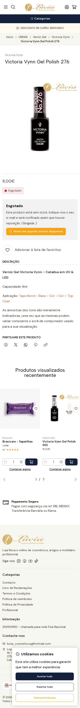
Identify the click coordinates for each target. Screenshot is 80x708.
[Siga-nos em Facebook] (25, 561)
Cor (52, 296)
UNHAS (23, 37)
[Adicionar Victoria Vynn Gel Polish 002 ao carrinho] (71, 461)
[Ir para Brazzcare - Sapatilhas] (20, 408)
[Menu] (5, 7)
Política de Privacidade (17, 604)
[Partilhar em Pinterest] (35, 345)
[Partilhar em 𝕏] (15, 345)
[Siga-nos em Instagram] (19, 561)
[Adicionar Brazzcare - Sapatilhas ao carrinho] (31, 461)
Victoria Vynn (61, 37)
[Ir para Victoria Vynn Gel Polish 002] (60, 408)
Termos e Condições (16, 593)
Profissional (10, 610)
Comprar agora (20, 469)
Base (42, 296)
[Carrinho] (74, 7)
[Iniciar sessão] (67, 7)
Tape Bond (27, 296)
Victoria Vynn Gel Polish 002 (59, 443)
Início (9, 37)
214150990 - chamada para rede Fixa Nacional (34, 627)
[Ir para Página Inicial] (40, 7)
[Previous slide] (5, 479)
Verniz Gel (39, 37)
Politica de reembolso (17, 599)
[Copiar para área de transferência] (45, 345)
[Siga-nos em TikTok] (36, 561)
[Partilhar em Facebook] (5, 345)
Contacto (9, 582)
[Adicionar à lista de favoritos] (36, 408)
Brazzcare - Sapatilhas (17, 441)
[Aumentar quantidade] (21, 462)
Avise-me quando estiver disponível (38, 231)
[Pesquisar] (13, 7)
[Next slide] (74, 479)
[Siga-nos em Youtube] (30, 561)
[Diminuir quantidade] (5, 462)
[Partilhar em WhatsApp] (25, 345)
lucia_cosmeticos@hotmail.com (29, 643)
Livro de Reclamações (17, 588)
